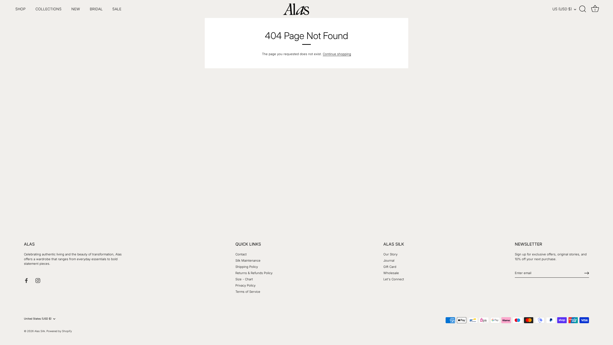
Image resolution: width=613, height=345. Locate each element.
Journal (388, 260)
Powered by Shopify (59, 331)
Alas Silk (39, 331)
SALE (116, 9)
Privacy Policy (245, 285)
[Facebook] (26, 280)
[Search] (583, 9)
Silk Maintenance (248, 260)
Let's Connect (393, 279)
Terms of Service (247, 291)
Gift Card (389, 267)
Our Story (390, 254)
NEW (75, 9)
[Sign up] (586, 273)
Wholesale (391, 273)
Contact (241, 254)
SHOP (20, 9)
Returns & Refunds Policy (253, 273)
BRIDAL (96, 9)
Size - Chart (244, 279)
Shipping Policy (246, 267)
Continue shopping (337, 54)
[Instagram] (37, 280)
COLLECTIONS (48, 9)
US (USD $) (562, 9)
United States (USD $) (37, 318)
